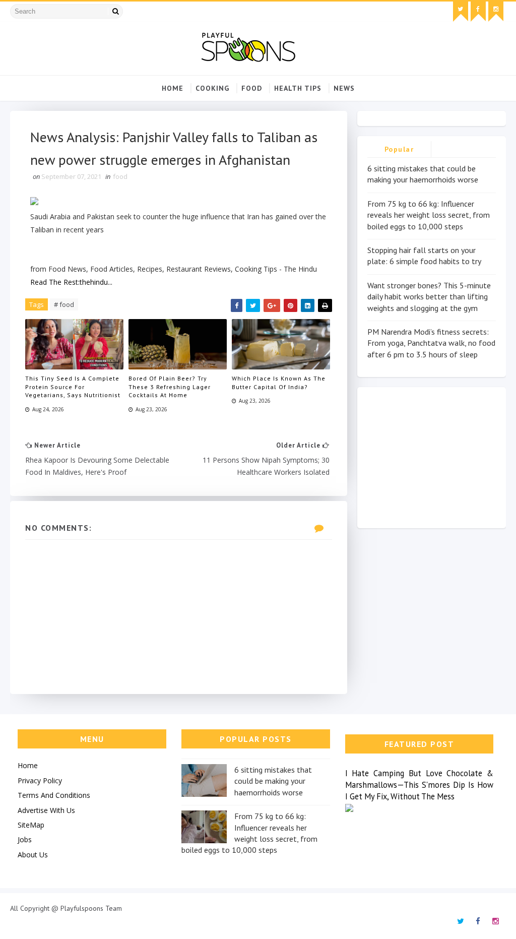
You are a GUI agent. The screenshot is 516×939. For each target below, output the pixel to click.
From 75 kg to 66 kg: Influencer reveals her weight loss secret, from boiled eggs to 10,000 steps (428, 215)
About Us (33, 854)
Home (172, 88)
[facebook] (478, 12)
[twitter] (460, 12)
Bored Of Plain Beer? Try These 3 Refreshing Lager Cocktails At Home (169, 386)
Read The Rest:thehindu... (71, 282)
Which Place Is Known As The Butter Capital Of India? (279, 382)
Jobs (25, 839)
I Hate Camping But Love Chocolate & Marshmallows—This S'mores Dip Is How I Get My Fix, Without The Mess (419, 785)
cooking (212, 88)
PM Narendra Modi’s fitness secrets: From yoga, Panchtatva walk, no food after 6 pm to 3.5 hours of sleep (431, 343)
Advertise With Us (46, 810)
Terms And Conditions (54, 795)
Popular (399, 149)
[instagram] (495, 12)
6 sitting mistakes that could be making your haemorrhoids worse (273, 781)
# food (64, 304)
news (344, 88)
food (251, 88)
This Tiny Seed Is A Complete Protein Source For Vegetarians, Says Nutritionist (72, 386)
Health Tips (297, 88)
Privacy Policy (40, 780)
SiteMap (31, 825)
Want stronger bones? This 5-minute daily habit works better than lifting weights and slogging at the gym (429, 296)
